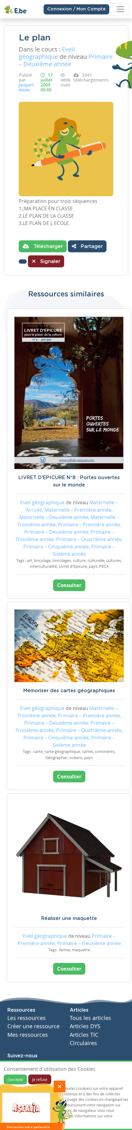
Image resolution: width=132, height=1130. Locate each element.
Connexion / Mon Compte (76, 9)
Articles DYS (85, 1026)
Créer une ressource (33, 1026)
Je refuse (39, 1079)
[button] (23, 261)
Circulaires (83, 1043)
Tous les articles (90, 1017)
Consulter (69, 585)
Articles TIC (84, 1034)
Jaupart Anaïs (26, 87)
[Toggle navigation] (120, 9)
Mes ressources (27, 1034)
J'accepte (15, 1079)
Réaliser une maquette (69, 918)
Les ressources (26, 1017)
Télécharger (47, 246)
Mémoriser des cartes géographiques (69, 690)
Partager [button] (91, 246)
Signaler (49, 261)
